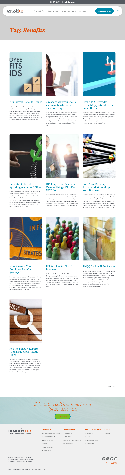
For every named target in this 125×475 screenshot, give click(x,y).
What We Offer (47, 429)
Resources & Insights (93, 429)
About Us (107, 429)
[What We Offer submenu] (44, 11)
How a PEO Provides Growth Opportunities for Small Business (98, 105)
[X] (107, 458)
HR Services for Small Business (59, 268)
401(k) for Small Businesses (99, 266)
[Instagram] (111, 458)
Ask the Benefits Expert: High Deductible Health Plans (24, 351)
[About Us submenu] (86, 11)
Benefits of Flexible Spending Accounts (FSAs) (25, 186)
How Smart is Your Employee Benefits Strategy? (21, 269)
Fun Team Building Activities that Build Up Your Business (96, 187)
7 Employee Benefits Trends (26, 101)
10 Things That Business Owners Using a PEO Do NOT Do (60, 187)
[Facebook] (103, 458)
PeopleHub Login (68, 2)
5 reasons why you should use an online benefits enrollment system (61, 105)
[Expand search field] (118, 11)
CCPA (43, 469)
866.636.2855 (55, 2)
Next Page (111, 386)
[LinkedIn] (115, 458)
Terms (39, 469)
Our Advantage (69, 429)
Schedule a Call (104, 11)
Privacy (34, 469)
